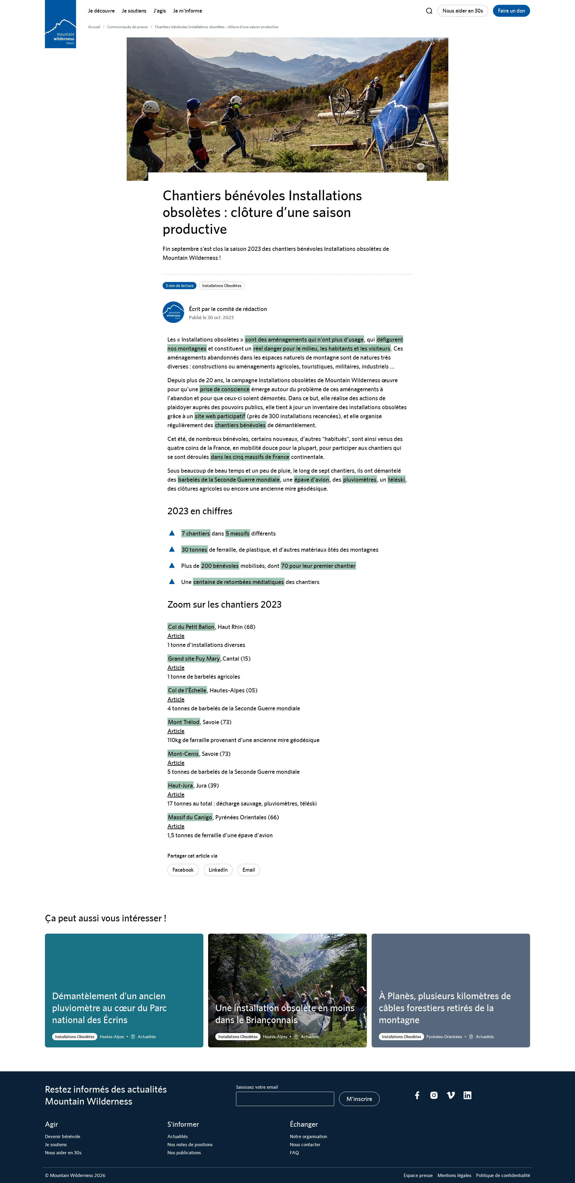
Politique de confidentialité (503, 1175)
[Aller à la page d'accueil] (60, 24)
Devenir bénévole (62, 1136)
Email (249, 870)
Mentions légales (454, 1175)
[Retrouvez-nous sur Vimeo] (451, 1095)
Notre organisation (308, 1136)
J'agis (160, 10)
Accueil (94, 27)
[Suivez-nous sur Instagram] (434, 1095)
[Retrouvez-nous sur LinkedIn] (467, 1095)
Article (175, 635)
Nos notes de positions (190, 1144)
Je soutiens (134, 10)
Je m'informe (187, 10)
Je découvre (101, 10)
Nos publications (184, 1152)
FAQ (294, 1152)
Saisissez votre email (257, 1087)
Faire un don (511, 10)
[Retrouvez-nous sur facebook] (417, 1095)
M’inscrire (359, 1098)
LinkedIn (218, 870)
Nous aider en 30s (463, 10)
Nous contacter (305, 1144)
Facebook (183, 870)
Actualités (177, 1136)
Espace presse (418, 1175)
